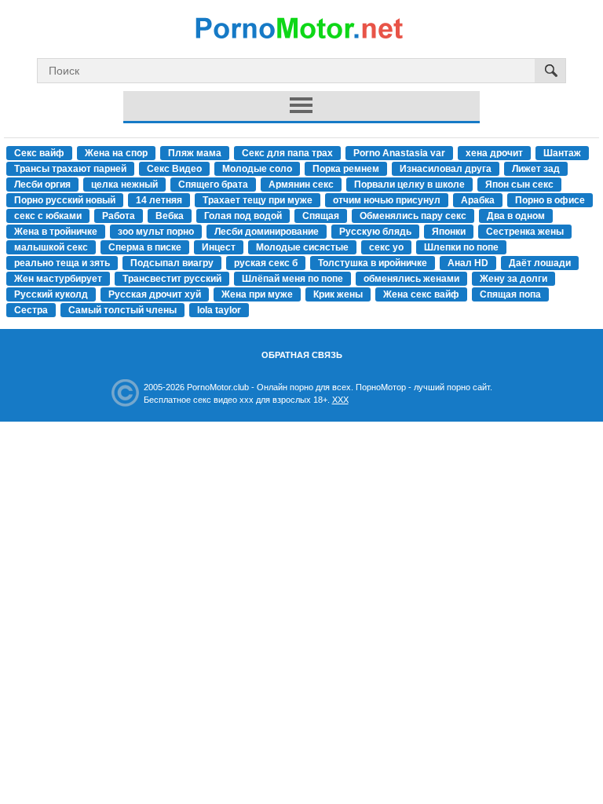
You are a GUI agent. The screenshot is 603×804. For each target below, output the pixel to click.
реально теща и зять (62, 263)
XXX (340, 399)
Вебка (169, 215)
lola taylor (219, 310)
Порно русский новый (64, 200)
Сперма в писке (144, 247)
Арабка (478, 200)
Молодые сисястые (302, 247)
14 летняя (159, 200)
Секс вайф (39, 153)
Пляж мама (194, 153)
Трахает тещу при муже (257, 200)
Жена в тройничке (55, 231)
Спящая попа (510, 294)
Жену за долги (513, 278)
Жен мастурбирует (58, 278)
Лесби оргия (42, 184)
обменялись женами (411, 278)
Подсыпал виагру (172, 263)
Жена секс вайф (421, 294)
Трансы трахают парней (70, 168)
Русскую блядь (375, 231)
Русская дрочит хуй (154, 294)
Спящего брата (213, 184)
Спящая (320, 215)
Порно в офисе (550, 200)
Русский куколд (51, 294)
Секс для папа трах (287, 153)
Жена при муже (257, 294)
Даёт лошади (540, 263)
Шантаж (562, 153)
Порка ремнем (345, 168)
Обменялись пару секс (413, 215)
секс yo (386, 247)
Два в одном (516, 215)
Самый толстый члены (122, 310)
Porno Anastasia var (399, 153)
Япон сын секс (519, 184)
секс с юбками (48, 215)
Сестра (31, 310)
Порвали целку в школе (409, 184)
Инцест (219, 247)
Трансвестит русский (171, 278)
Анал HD (468, 263)
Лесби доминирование (266, 231)
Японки (449, 231)
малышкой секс (51, 247)
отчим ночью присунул (386, 200)
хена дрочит (494, 153)
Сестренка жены (525, 231)
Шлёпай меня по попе (292, 278)
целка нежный (124, 184)
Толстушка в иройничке (372, 263)
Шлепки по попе (461, 247)
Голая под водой (243, 215)
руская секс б (266, 263)
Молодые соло (257, 168)
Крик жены (338, 294)
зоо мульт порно (156, 231)
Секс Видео (174, 168)
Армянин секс (301, 184)
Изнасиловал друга (446, 168)
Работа (118, 215)
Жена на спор (116, 153)
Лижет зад (536, 168)
